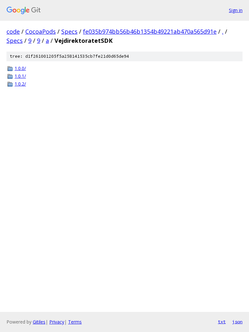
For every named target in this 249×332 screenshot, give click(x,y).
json (237, 322)
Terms (75, 322)
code (13, 31)
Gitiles (39, 322)
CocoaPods (40, 31)
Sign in (236, 10)
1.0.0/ (20, 68)
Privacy (56, 322)
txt (222, 322)
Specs (69, 31)
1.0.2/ (20, 84)
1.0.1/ (20, 76)
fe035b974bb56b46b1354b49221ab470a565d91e (150, 31)
